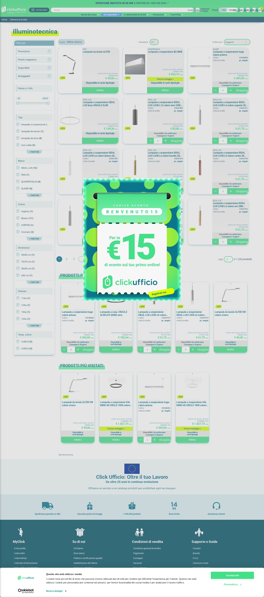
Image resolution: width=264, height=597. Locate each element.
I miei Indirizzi (20, 558)
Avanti (81, 259)
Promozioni (158, 14)
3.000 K (26, 341)
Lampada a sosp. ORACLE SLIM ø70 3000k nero (113, 313)
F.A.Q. (195, 558)
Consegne (138, 558)
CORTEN (27, 225)
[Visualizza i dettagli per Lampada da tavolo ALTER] (70, 65)
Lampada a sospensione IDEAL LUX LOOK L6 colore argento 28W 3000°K (230, 104)
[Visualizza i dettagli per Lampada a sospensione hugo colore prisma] (200, 65)
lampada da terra (31, 138)
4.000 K (26, 348)
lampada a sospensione (35, 124)
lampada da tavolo (32, 131)
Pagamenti (138, 553)
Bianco (27, 218)
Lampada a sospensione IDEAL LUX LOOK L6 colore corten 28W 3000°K (229, 154)
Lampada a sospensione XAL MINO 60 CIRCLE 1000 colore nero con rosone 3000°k (115, 404)
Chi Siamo (78, 548)
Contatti (197, 548)
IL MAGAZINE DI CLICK (135, 14)
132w (25, 319)
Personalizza (231, 584)
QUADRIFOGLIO (30, 181)
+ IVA (223, 10)
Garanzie (137, 563)
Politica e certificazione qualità (88, 558)
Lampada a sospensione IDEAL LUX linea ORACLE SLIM (99, 104)
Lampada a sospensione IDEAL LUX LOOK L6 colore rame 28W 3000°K (152, 314)
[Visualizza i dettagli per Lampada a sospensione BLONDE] (135, 65)
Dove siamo (79, 553)
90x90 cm (28, 268)
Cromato (27, 232)
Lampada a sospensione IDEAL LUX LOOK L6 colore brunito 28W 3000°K (165, 154)
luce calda (28, 145)
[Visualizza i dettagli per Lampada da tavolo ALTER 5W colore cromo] (230, 295)
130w (25, 312)
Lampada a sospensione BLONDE (165, 51)
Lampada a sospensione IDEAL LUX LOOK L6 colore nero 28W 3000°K (164, 205)
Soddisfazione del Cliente (85, 563)
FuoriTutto (176, 14)
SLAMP (26, 188)
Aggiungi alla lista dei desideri (62, 51)
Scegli (100, 90)
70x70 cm (28, 261)
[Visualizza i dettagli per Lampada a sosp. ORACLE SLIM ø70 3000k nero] (116, 295)
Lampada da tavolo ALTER (96, 51)
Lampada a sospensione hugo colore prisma (228, 53)
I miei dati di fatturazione (25, 563)
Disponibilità (224, 83)
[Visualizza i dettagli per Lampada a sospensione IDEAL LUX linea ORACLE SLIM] (70, 115)
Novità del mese (89, 14)
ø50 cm (26, 275)
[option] (132, 2)
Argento (27, 211)
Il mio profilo (20, 548)
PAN (25, 174)
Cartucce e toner (200, 563)
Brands (196, 553)
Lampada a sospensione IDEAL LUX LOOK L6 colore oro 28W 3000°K (229, 205)
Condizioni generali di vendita (147, 548)
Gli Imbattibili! (110, 14)
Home (4, 19)
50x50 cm (28, 254)
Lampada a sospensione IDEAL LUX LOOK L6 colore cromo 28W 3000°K (99, 205)
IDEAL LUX (29, 168)
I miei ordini (19, 553)
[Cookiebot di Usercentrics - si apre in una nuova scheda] (26, 591)
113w (25, 298)
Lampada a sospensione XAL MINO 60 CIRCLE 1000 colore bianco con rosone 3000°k (191, 404)
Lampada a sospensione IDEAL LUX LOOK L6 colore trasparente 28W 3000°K (190, 314)
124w (25, 305)
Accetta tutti (232, 575)
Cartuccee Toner (205, 10)
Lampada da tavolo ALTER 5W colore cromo (230, 313)
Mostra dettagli (54, 591)
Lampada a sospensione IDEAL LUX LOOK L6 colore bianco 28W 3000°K (99, 154)
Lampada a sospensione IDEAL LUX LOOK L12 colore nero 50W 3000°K (164, 104)
